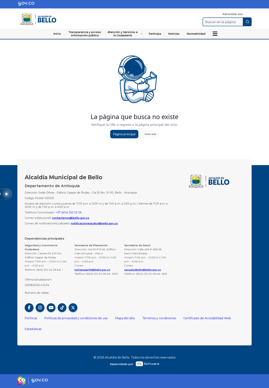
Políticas (31, 318)
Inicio (57, 33)
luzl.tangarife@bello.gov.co (92, 269)
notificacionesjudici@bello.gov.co (94, 223)
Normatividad (196, 33)
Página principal (124, 134)
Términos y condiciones (159, 318)
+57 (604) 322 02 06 (69, 212)
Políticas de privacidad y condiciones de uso (76, 318)
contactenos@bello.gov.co (70, 218)
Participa (155, 33)
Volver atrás (150, 134)
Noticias (174, 33)
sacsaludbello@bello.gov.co (142, 269)
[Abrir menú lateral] (215, 34)
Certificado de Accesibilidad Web (207, 318)
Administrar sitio (233, 14)
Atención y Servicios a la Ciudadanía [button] (123, 33)
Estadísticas (33, 329)
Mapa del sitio (125, 318)
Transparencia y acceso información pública (84, 33)
